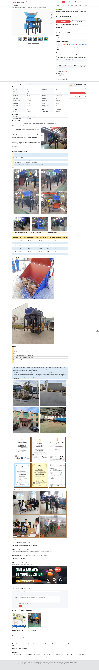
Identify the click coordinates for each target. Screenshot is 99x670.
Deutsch (48, 663)
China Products (29, 662)
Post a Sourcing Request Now (41, 605)
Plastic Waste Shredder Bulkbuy (41, 656)
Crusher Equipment (37, 654)
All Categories (16, 5)
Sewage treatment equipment (72, 641)
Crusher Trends (31, 656)
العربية (55, 663)
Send (20, 605)
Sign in (86, 2)
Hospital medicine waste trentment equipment (38, 643)
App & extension (74, 5)
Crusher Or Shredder (57, 654)
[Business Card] (85, 88)
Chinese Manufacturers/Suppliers (37, 662)
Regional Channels (61, 662)
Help (68, 5)
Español (29, 663)
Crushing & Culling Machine (31, 7)
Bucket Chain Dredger (34, 639)
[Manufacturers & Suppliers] (18, 2)
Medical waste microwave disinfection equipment (20, 643)
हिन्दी (63, 663)
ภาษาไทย (66, 663)
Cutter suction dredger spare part (55, 639)
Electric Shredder (73, 654)
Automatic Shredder (16, 656)
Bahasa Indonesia (78, 663)
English (25, 663)
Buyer (63, 5)
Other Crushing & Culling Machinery (41, 7)
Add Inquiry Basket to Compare (33, 43)
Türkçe (70, 663)
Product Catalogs (27, 637)
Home (13, 7)
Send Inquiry (63, 21)
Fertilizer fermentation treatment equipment (56, 643)
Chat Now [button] (80, 21)
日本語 (61, 663)
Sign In (57, 79)
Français (36, 663)
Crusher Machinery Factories (27, 654)
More (13, 658)
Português (32, 663)
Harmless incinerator (71, 643)
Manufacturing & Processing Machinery (20, 7)
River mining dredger (34, 641)
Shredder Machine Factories (47, 654)
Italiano (44, 663)
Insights (75, 662)
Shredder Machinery (65, 654)
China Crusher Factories (17, 654)
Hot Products (24, 662)
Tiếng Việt (73, 663)
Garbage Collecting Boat (72, 639)
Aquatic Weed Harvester (16, 641)
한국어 (58, 663)
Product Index (67, 662)
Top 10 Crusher (24, 656)
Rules (86, 5)
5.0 (74, 85)
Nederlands (51, 663)
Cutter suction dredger (16, 639)
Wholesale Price (51, 662)
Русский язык (40, 663)
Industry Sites (56, 662)
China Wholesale (45, 662)
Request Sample (75, 24)
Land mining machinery (53, 641)
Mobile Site (71, 662)
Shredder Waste (81, 654)
